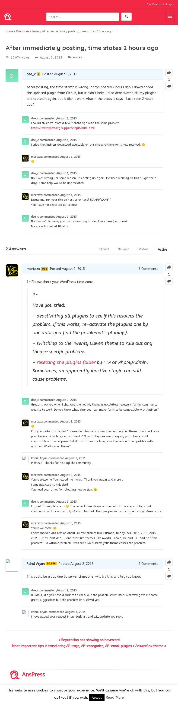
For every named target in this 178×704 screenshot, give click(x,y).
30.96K (51, 563)
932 (44, 268)
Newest (123, 249)
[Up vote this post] (168, 72)
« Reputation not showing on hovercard (89, 640)
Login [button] (169, 4)
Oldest (104, 249)
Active (162, 250)
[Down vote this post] (168, 86)
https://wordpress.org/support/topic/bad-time (63, 128)
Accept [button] (97, 697)
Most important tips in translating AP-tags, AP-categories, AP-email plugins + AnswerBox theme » (89, 646)
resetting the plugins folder (66, 362)
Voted (143, 249)
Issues (77, 57)
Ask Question (155, 4)
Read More (115, 697)
